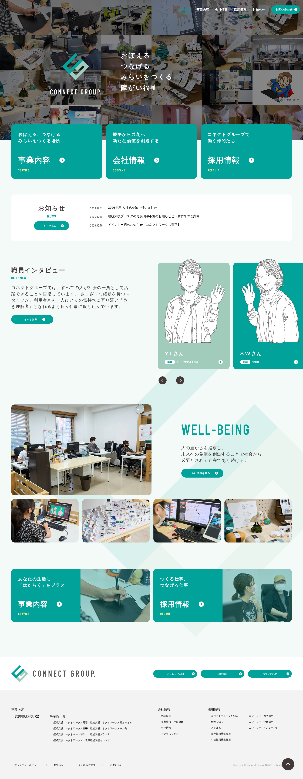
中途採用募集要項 (221, 739)
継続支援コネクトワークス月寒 (70, 722)
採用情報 (222, 673)
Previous (163, 380)
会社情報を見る (201, 473)
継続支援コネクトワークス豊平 (70, 728)
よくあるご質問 (175, 673)
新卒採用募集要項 (221, 733)
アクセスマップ (169, 733)
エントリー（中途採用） (262, 722)
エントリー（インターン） (263, 727)
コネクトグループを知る (224, 716)
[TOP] (288, 764)
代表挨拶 (166, 716)
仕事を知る (217, 722)
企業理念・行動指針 (172, 722)
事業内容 (17, 709)
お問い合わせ (269, 673)
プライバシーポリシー (26, 765)
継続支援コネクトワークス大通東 (71, 740)
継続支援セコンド (100, 740)
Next (180, 380)
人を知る (216, 727)
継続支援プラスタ (100, 734)
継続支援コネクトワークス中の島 (108, 728)
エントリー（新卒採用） (262, 716)
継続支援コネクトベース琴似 (69, 734)
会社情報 (166, 727)
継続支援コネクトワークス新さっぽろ (111, 722)
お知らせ (58, 765)
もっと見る (50, 225)
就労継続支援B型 (27, 716)
